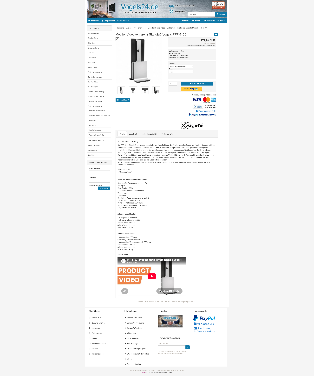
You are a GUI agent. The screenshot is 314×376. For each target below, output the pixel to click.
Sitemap (94, 348)
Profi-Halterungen (94, 72)
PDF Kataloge (132, 343)
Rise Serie (91, 52)
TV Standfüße (93, 82)
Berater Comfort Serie (135, 323)
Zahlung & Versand (98, 323)
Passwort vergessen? (96, 185)
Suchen (221, 14)
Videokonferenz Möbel (96, 135)
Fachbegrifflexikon (133, 364)
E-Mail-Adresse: (94, 169)
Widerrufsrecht (97, 333)
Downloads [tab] (133, 134)
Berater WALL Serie (134, 328)
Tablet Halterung (93, 145)
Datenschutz (96, 338)
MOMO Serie (92, 67)
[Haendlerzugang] (170, 321)
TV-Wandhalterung (94, 33)
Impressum (95, 328)
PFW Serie (92, 57)
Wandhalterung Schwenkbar (137, 354)
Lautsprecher (92, 150)
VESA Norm (131, 333)
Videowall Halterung (95, 140)
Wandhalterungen (95, 130)
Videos (129, 359)
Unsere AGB (96, 317)
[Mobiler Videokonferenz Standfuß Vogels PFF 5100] (121, 90)
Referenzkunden (98, 354)
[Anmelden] (187, 347)
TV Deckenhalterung (95, 77)
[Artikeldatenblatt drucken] (216, 34)
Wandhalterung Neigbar (135, 348)
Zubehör (91, 155)
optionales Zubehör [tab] (149, 134)
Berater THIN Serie (134, 317)
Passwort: (92, 177)
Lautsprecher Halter (95, 101)
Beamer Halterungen (95, 96)
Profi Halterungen (94, 106)
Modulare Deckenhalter (97, 110)
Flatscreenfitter (132, 338)
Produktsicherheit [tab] (167, 134)
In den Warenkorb (197, 84)
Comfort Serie (93, 38)
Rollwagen (92, 120)
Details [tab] (122, 134)
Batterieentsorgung (98, 343)
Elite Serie (91, 43)
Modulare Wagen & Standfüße (99, 115)
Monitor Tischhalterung (96, 91)
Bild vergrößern (122, 100)
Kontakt (185, 20)
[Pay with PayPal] (204, 318)
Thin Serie (91, 62)
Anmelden (105, 188)
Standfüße (92, 125)
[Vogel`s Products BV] (192, 125)
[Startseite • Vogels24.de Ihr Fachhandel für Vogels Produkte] (157, 8)
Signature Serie (93, 48)
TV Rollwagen (93, 87)
